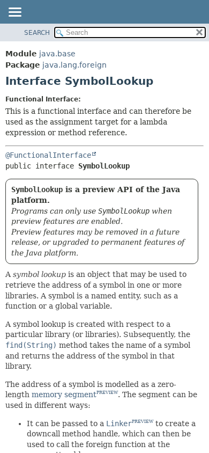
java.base (57, 53)
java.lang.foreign (74, 65)
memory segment (64, 394)
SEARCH (37, 32)
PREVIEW (107, 393)
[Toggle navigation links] (14, 12)
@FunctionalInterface (48, 155)
